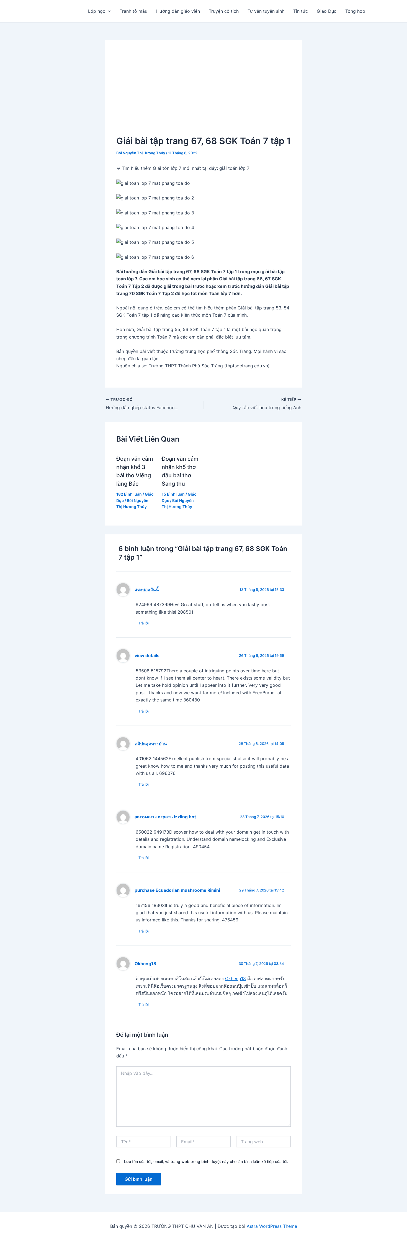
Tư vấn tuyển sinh (266, 11)
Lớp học (96, 11)
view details (147, 655)
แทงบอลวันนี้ (147, 589)
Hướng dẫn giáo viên (178, 11)
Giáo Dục (326, 11)
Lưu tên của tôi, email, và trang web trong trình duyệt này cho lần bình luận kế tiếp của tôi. (206, 1161)
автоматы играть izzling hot (165, 816)
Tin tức (300, 11)
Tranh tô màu (133, 11)
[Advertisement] (203, 93)
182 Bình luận (129, 494)
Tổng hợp (355, 11)
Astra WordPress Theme (272, 1226)
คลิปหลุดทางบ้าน (151, 743)
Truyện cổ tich (224, 11)
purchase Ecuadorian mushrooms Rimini (177, 890)
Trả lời (143, 623)
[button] (108, 11)
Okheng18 (145, 963)
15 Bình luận (173, 494)
